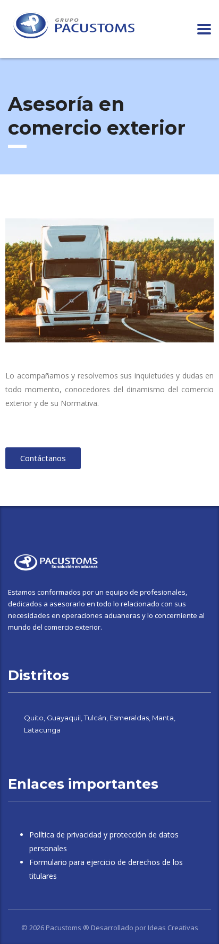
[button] (16, 280)
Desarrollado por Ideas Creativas (144, 927)
